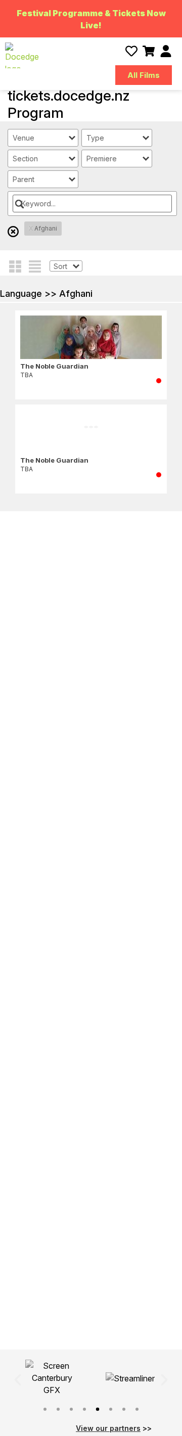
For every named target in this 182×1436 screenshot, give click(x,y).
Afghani (43, 228)
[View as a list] (34, 265)
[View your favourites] (131, 51)
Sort (60, 266)
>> (114, 1428)
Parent (23, 179)
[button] (17, 1379)
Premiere (101, 158)
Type (95, 137)
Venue (23, 137)
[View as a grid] (15, 265)
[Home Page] (22, 55)
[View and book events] (149, 51)
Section (25, 158)
